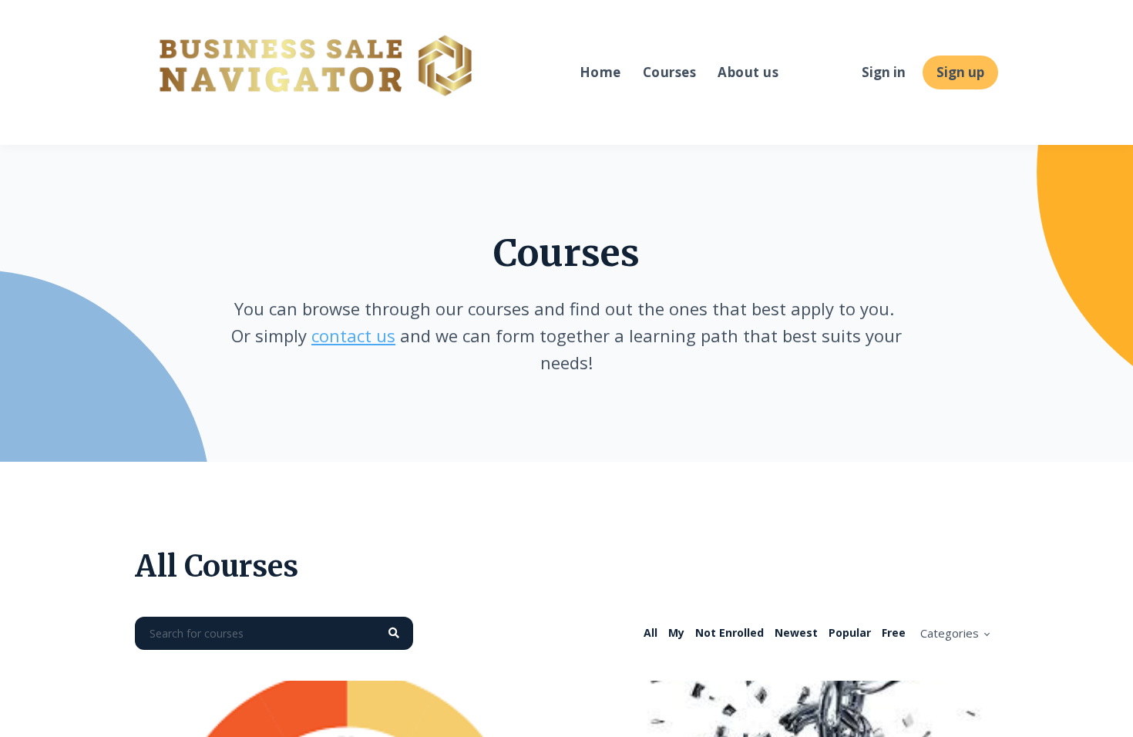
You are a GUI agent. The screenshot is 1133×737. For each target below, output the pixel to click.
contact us (353, 335)
